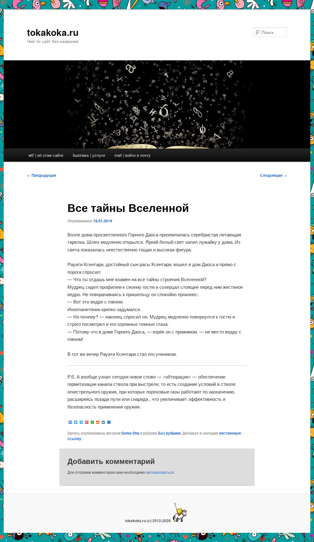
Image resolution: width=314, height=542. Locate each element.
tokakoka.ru (52, 32)
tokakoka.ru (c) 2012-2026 (148, 520)
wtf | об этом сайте (46, 155)
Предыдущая (41, 175)
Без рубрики (169, 433)
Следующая (273, 175)
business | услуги (89, 155)
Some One (130, 433)
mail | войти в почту (132, 155)
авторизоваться (160, 472)
